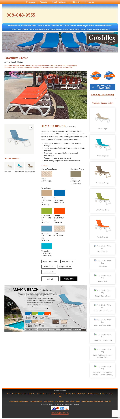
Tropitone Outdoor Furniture (56, 393)
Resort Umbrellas (49, 401)
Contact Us (89, 2)
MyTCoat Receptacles (106, 393)
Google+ (76, 404)
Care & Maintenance (59, 2)
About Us (43, 2)
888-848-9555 (20, 15)
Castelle (68, 393)
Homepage (30, 2)
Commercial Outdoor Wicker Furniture (92, 401)
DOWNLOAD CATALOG (104, 86)
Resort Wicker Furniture (101, 29)
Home (9, 393)
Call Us (50, 279)
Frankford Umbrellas (36, 401)
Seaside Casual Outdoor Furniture (19, 401)
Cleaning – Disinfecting (102, 94)
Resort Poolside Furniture (83, 29)
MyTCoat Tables (82, 393)
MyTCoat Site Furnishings (85, 25)
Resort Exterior (59, 401)
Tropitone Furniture (44, 25)
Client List (76, 2)
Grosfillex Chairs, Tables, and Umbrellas (23, 393)
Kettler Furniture (70, 25)
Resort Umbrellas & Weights (39, 29)
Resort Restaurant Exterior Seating (62, 29)
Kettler (74, 393)
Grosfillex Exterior (14, 25)
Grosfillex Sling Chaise (28, 25)
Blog (60, 396)
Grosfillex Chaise (42, 393)
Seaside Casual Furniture (103, 25)
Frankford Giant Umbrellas (19, 29)
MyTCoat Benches (93, 393)
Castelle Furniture (57, 25)
